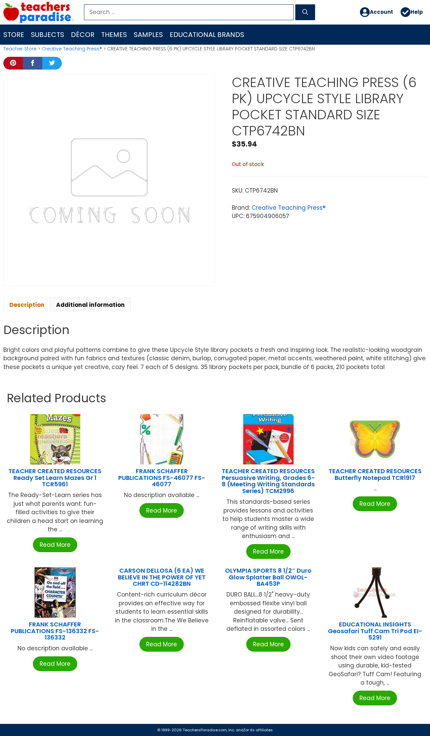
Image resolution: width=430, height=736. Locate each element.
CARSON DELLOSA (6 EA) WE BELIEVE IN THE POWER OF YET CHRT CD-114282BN (162, 577)
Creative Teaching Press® (72, 48)
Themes (114, 34)
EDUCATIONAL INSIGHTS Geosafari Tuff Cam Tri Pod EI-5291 (375, 631)
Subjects (47, 34)
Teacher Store (20, 48)
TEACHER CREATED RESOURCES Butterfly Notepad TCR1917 (375, 474)
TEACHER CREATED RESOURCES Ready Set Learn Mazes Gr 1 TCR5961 (54, 478)
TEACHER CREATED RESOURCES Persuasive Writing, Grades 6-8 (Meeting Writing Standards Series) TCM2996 (268, 481)
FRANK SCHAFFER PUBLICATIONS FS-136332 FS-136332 (55, 631)
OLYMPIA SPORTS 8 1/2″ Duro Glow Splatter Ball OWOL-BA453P (268, 577)
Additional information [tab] (90, 305)
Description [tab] (26, 305)
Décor (82, 34)
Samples (148, 34)
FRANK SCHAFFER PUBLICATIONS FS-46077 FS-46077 (161, 478)
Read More (55, 545)
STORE (13, 34)
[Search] (305, 12)
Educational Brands (207, 34)
